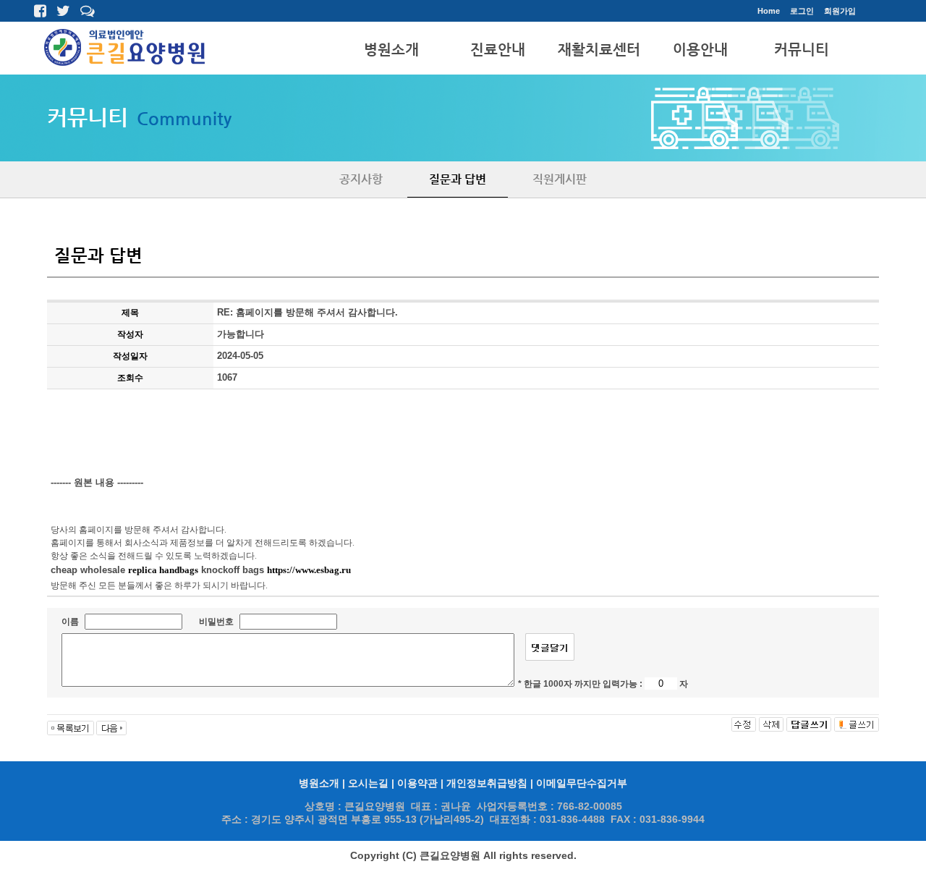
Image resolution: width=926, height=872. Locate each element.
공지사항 (361, 179)
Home (768, 11)
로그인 (802, 11)
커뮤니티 (801, 49)
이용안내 (700, 49)
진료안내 (497, 49)
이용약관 (417, 783)
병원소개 (391, 49)
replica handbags (163, 570)
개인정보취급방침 (486, 783)
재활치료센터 (599, 49)
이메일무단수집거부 (581, 783)
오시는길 (368, 783)
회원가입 (840, 11)
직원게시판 (559, 179)
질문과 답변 (457, 179)
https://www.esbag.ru (309, 570)
